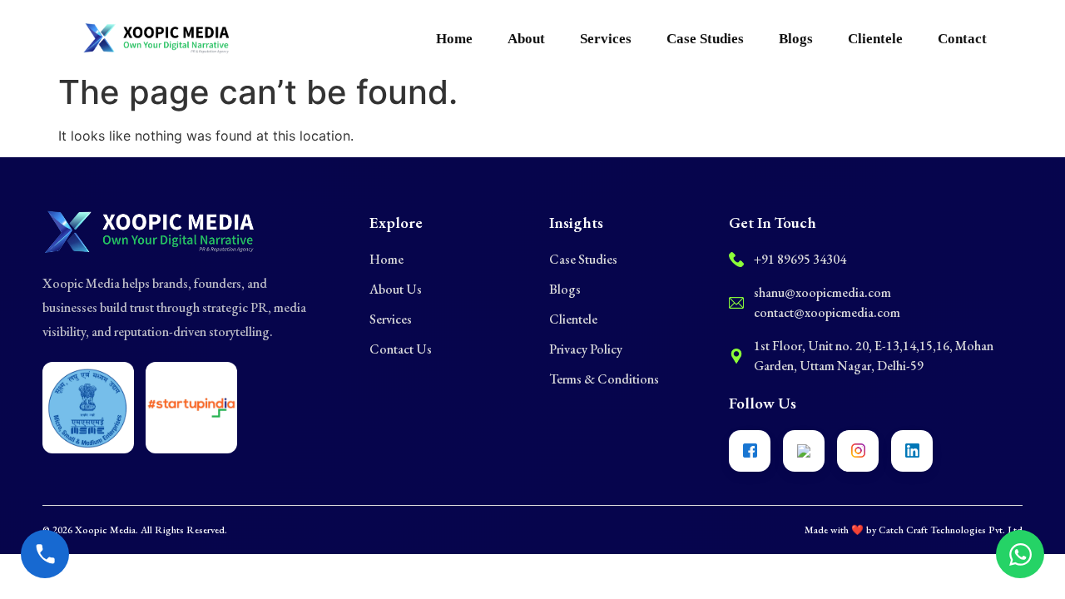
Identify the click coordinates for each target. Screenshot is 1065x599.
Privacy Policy (585, 349)
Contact (962, 39)
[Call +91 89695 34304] (45, 554)
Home (454, 39)
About (526, 39)
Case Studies (705, 39)
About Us (395, 289)
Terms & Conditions (604, 379)
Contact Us (400, 349)
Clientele (875, 39)
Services (606, 39)
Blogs (796, 39)
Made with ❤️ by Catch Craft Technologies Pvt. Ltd (914, 530)
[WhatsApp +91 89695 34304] (1020, 554)
